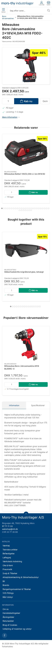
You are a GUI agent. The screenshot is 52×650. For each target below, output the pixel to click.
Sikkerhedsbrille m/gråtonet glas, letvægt (24, 272)
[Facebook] (4, 635)
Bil (4, 581)
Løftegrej (7, 557)
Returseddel (8, 621)
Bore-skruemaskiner (8, 17)
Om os (5, 609)
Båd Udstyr (8, 597)
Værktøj (6, 545)
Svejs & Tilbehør (10, 573)
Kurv (48, 5)
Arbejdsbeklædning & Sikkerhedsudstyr (21, 577)
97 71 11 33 (7, 526)
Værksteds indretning (12, 561)
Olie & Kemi (8, 565)
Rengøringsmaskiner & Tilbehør (17, 589)
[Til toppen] (26, 514)
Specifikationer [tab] (38, 405)
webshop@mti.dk (10, 529)
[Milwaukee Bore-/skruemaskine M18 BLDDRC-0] (26, 344)
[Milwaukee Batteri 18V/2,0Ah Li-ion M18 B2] (26, 152)
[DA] (17, 3)
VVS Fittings (8, 593)
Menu (4, 12)
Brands (6, 585)
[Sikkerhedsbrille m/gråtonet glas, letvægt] (26, 250)
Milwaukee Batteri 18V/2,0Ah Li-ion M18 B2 (24, 174)
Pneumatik (7, 569)
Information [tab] (14, 405)
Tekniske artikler (10, 549)
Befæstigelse (8, 553)
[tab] (2, 208)
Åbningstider (8, 617)
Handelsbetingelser (11, 613)
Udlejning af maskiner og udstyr (17, 629)
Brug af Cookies (10, 625)
